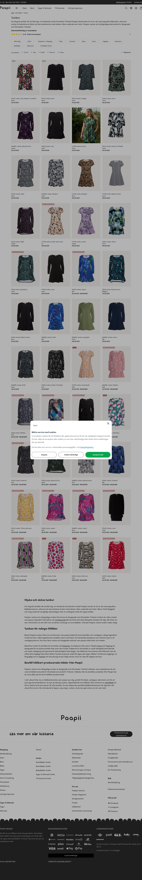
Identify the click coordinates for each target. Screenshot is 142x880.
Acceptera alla (98, 455)
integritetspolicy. (87, 447)
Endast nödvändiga (71, 455)
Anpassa (44, 455)
